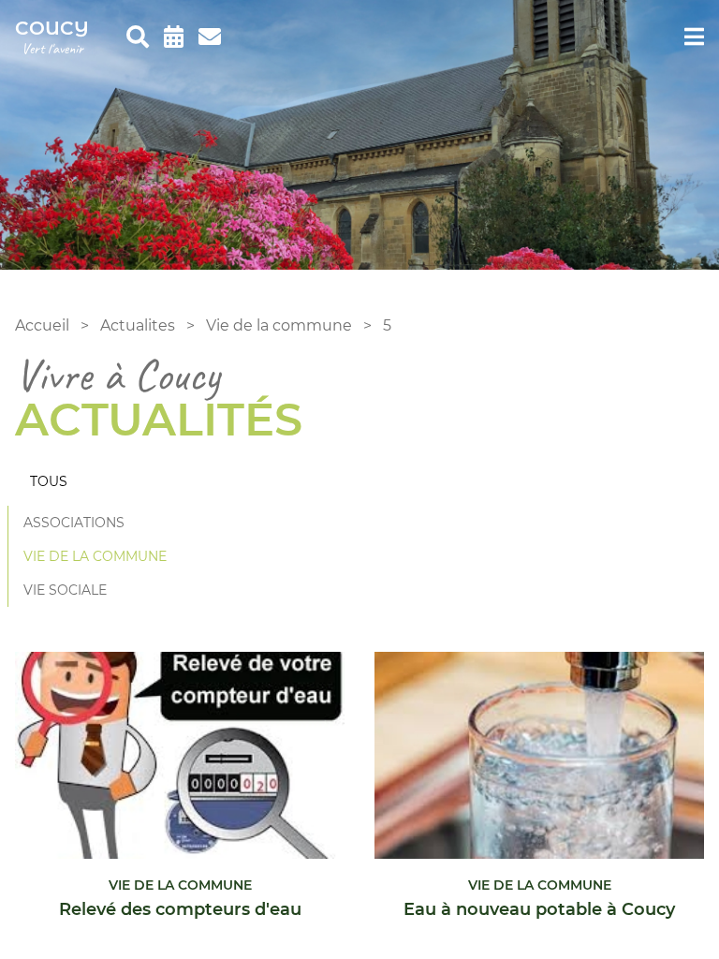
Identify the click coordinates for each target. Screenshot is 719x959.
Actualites (137, 325)
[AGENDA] (173, 37)
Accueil (42, 325)
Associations (74, 522)
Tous (48, 481)
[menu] (694, 37)
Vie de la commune (279, 325)
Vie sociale (65, 590)
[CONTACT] (209, 37)
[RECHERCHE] (137, 37)
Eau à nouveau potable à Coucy (539, 909)
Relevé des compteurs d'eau (180, 909)
